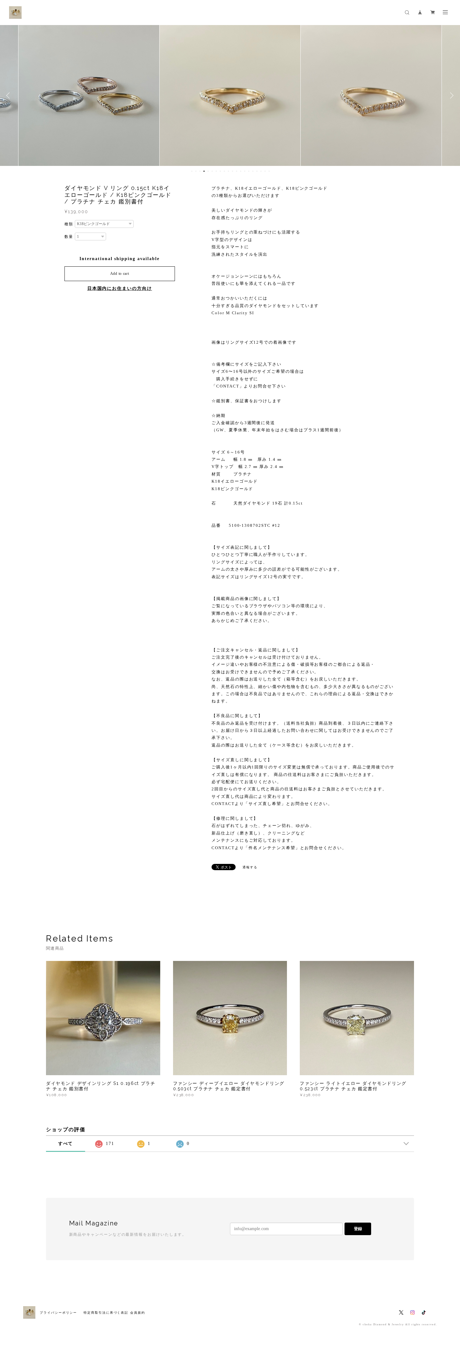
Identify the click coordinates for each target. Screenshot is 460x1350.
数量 (68, 236)
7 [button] (216, 171)
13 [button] (240, 171)
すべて (65, 1143)
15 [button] (248, 171)
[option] (88, 95)
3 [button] (200, 171)
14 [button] (244, 171)
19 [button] (265, 171)
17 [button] (257, 171)
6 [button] (212, 171)
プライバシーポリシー (58, 1312)
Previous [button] (9, 95)
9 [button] (224, 171)
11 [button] (232, 171)
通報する (250, 867)
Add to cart (119, 273)
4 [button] (204, 171)
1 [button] (191, 171)
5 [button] (208, 171)
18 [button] (261, 171)
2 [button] (196, 171)
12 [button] (236, 171)
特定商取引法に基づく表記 (106, 1312)
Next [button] (450, 95)
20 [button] (269, 171)
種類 (68, 224)
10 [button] (228, 171)
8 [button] (220, 171)
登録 (358, 1228)
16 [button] (252, 171)
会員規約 (137, 1312)
